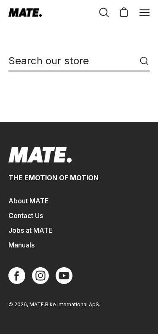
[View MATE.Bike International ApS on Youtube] (64, 275)
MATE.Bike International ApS (64, 304)
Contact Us (25, 215)
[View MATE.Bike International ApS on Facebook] (16, 275)
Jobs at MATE (30, 230)
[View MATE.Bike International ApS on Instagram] (40, 275)
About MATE (28, 201)
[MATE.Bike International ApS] (25, 12)
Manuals (21, 245)
